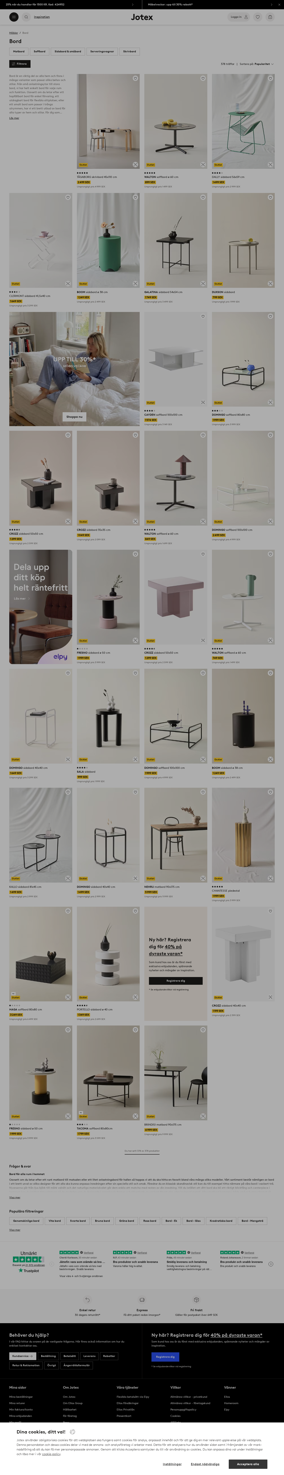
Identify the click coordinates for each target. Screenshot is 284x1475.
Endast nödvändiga (205, 1464)
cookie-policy (51, 1454)
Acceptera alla (248, 1464)
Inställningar (172, 1464)
